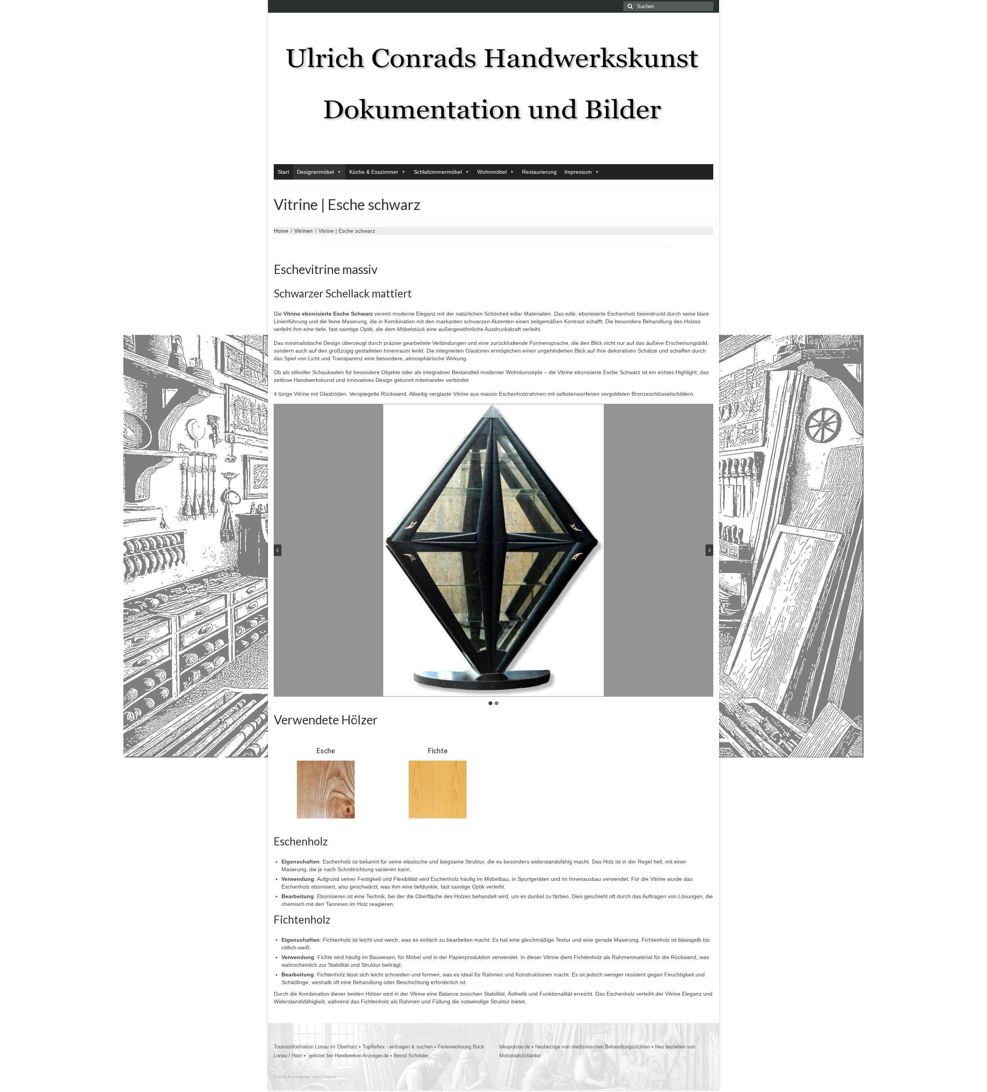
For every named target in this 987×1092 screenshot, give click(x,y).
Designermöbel (315, 172)
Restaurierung (539, 172)
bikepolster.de (514, 1047)
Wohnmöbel (492, 172)
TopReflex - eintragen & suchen (397, 1047)
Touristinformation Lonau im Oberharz (315, 1047)
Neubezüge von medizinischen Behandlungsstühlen (592, 1047)
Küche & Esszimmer (373, 172)
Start (283, 172)
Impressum (578, 172)
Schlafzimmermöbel (438, 172)
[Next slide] (709, 550)
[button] (493, 550)
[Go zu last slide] (277, 550)
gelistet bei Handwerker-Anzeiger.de (348, 1055)
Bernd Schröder (411, 1055)
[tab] (490, 703)
